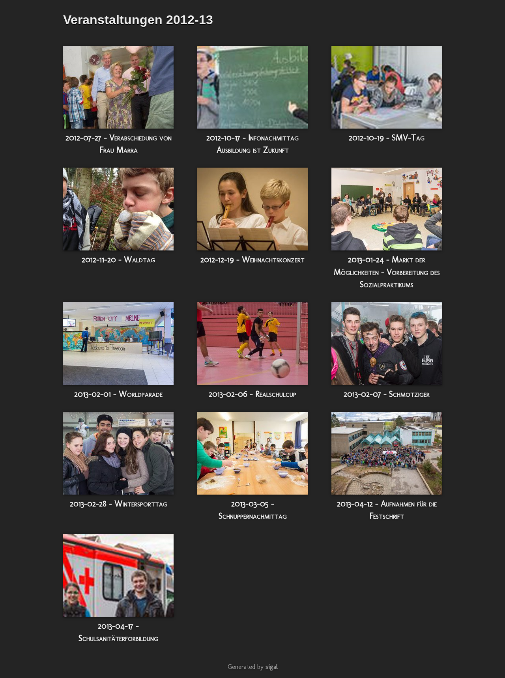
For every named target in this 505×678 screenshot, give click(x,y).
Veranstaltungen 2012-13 (138, 20)
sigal (272, 667)
